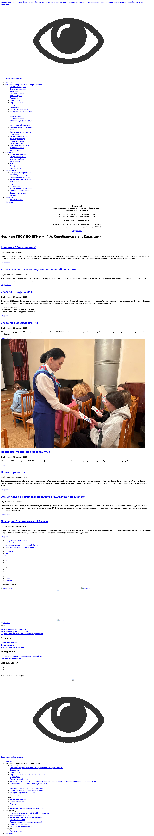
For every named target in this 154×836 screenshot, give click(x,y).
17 (6, 576)
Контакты (9, 202)
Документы (14, 98)
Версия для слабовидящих (12, 78)
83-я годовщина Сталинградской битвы (21, 545)
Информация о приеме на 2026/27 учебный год (20, 173)
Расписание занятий (18, 154)
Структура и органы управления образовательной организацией (18, 92)
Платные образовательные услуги (24, 786)
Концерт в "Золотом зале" (18, 247)
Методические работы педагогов (14, 631)
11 (6, 562)
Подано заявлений (17, 184)
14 (6, 569)
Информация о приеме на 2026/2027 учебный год (21, 656)
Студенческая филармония (19, 323)
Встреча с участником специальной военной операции (38, 269)
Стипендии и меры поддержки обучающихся (20, 124)
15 (6, 571)
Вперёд (8, 578)
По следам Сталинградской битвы (24, 521)
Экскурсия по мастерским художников (20, 547)
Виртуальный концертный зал (17, 540)
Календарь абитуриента (20, 177)
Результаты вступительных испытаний (21, 187)
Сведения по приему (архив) (12, 658)
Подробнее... (6, 262)
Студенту (9, 152)
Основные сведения (18, 87)
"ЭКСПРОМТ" (10, 543)
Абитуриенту (10, 170)
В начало (9, 551)
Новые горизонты (13, 472)
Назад (8, 553)
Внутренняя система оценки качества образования (22, 634)
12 (6, 565)
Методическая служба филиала (13, 629)
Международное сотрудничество (17, 142)
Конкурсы (9, 197)
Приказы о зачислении (19, 190)
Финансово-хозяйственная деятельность (21, 133)
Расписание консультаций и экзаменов (26, 817)
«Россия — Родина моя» (17, 292)
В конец (8, 580)
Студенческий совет (18, 157)
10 (6, 560)
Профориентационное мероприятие (25, 452)
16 (6, 574)
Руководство (15, 107)
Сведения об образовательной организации (23, 84)
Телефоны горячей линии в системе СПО (27, 808)
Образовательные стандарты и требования (20, 103)
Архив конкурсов (16, 199)
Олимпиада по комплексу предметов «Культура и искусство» (43, 496)
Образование (15, 100)
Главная (8, 82)
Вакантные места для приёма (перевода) (18, 137)
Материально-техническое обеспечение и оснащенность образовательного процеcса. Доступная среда (21, 116)
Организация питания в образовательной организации (19, 147)
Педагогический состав (19, 109)
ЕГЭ (11, 163)
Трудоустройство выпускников (17, 160)
